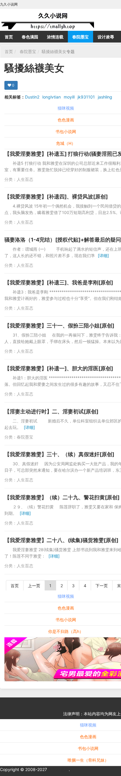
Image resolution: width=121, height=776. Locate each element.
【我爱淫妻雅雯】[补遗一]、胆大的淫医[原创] (58, 368)
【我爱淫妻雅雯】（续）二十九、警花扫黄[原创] (62, 497)
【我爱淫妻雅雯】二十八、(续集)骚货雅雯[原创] (61, 540)
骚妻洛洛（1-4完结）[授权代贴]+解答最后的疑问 (62, 240)
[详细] (103, 255)
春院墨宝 (80, 36)
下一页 (101, 585)
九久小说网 (58, 769)
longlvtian (51, 96)
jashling (105, 96)
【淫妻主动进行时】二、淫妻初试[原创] (51, 411)
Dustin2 (32, 96)
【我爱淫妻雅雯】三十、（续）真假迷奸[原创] (59, 454)
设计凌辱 (106, 36)
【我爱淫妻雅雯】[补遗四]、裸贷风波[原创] (56, 196)
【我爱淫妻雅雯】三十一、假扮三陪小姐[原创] (59, 325)
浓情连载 (55, 36)
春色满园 (30, 36)
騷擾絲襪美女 (54, 51)
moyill (69, 96)
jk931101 (86, 96)
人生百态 (25, 179)
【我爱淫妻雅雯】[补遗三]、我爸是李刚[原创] (58, 282)
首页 (9, 36)
